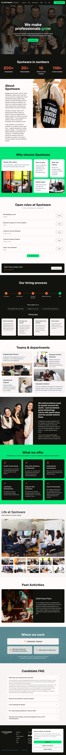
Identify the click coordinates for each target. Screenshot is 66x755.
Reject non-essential (47, 745)
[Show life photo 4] (46, 561)
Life (45, 2)
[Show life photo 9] (46, 569)
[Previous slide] (4, 606)
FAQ (49, 2)
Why (29, 2)
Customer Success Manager (11, 231)
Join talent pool (56, 268)
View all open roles (33, 255)
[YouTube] (32, 735)
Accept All (47, 742)
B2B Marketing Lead (9, 214)
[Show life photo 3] (33, 561)
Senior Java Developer (10, 247)
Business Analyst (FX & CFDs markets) (14, 223)
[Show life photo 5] (58, 561)
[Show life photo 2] (20, 561)
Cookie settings (48, 749)
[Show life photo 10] (58, 569)
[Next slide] (61, 606)
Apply (59, 215)
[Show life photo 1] (7, 561)
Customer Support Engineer (11, 239)
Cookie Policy (25, 750)
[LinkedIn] (29, 735)
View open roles (59, 2)
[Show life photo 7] (20, 569)
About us (24, 2)
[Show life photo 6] (7, 569)
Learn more (36, 738)
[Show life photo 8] (33, 569)
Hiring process (35, 2)
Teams (41, 2)
